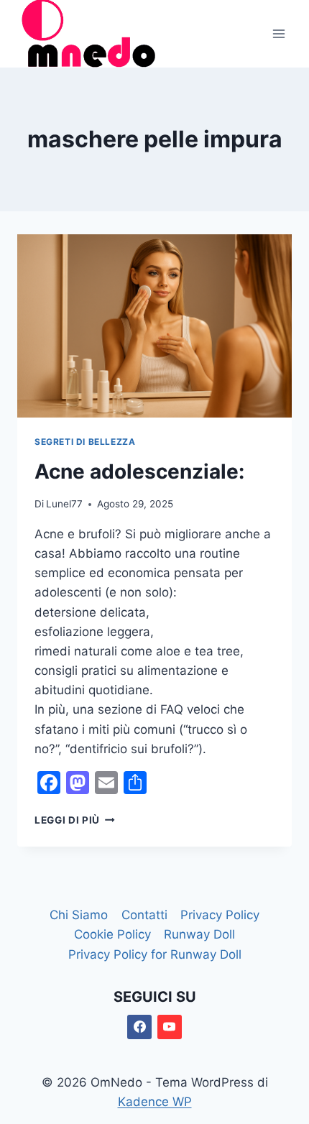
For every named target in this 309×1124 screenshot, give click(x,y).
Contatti (144, 915)
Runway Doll (199, 934)
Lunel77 (64, 504)
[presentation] (154, 326)
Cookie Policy (112, 934)
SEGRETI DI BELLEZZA (84, 441)
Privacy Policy (219, 915)
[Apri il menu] (278, 33)
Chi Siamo (79, 915)
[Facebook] (139, 1027)
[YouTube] (169, 1027)
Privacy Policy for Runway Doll (154, 954)
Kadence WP (155, 1102)
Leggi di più (74, 820)
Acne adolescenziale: (139, 471)
